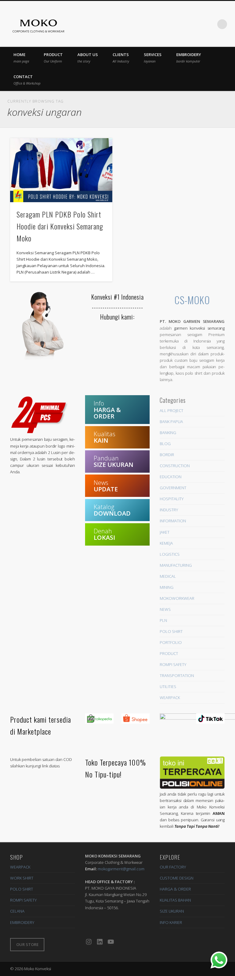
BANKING (168, 432)
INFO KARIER (171, 922)
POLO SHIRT (171, 631)
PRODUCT (53, 57)
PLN (163, 620)
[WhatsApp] (219, 960)
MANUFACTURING (176, 565)
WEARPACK (170, 697)
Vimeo (197, 24)
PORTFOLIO (171, 642)
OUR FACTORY (173, 867)
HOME (21, 57)
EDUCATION (170, 476)
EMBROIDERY (188, 57)
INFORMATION (173, 521)
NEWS (165, 609)
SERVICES (153, 57)
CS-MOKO (192, 300)
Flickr (184, 24)
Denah (104, 534)
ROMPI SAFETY (173, 664)
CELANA (17, 911)
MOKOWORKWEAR (177, 598)
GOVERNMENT (173, 487)
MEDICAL (168, 576)
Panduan (113, 461)
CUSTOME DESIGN (176, 878)
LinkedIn (209, 24)
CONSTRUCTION (175, 465)
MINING (166, 587)
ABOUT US (87, 57)
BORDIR (167, 454)
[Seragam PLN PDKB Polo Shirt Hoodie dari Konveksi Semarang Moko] (61, 170)
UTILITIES (168, 686)
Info (107, 409)
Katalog (112, 510)
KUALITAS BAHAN (175, 900)
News (106, 486)
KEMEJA (166, 543)
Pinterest (172, 24)
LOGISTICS (170, 554)
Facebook (159, 24)
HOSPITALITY (172, 498)
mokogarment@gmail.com (121, 869)
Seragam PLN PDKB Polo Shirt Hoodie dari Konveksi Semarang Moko (60, 226)
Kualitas (104, 437)
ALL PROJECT (171, 410)
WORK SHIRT (21, 878)
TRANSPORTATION (177, 675)
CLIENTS (121, 57)
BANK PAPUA (171, 421)
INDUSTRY (169, 510)
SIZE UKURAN (172, 911)
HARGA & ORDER (175, 889)
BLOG (165, 443)
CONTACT (26, 79)
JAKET (165, 532)
